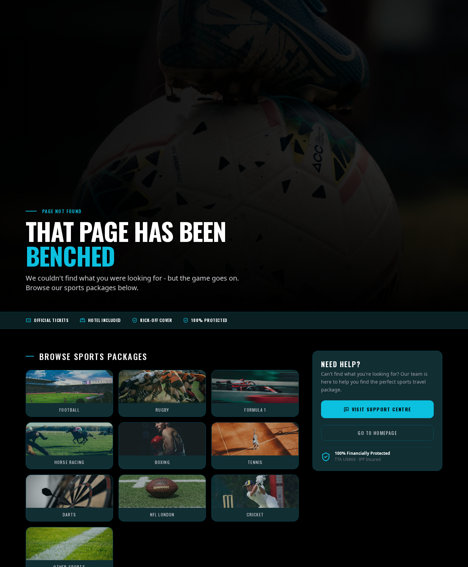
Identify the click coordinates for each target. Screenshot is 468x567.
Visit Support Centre (381, 409)
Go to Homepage (377, 433)
